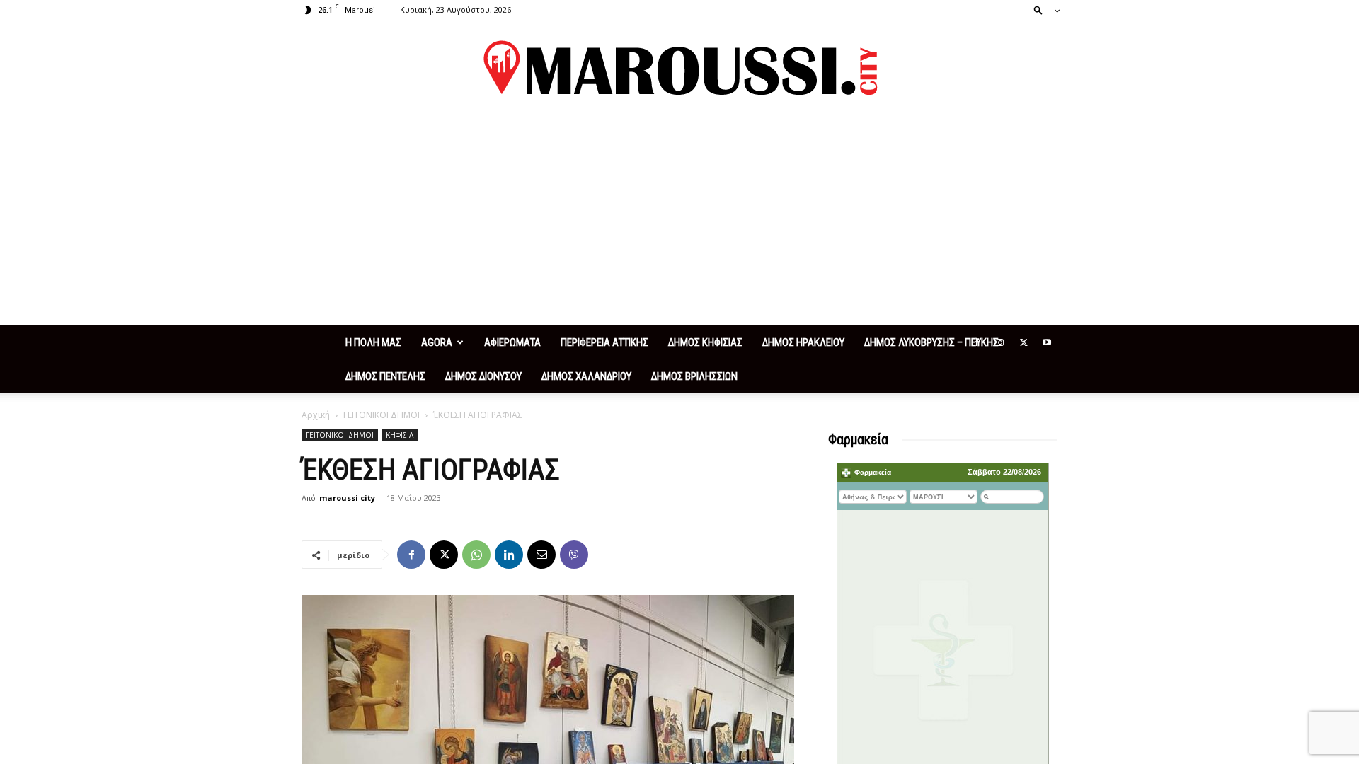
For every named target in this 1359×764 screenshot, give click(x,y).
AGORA (436, 342)
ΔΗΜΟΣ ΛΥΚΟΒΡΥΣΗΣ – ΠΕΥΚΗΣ (931, 342)
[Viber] (574, 554)
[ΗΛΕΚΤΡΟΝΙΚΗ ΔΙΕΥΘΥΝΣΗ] (541, 554)
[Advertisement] (679, 219)
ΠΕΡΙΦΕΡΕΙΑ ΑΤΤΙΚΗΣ (604, 342)
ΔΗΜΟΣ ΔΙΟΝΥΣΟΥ (483, 376)
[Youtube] (1046, 342)
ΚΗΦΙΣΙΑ (399, 435)
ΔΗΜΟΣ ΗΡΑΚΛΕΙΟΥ (803, 342)
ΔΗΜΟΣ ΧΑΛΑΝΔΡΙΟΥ (586, 376)
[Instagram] (1000, 342)
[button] (1042, 9)
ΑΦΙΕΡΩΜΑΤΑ (512, 342)
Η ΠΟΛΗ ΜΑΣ (373, 342)
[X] (1023, 342)
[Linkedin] (509, 554)
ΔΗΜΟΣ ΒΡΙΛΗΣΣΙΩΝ (694, 376)
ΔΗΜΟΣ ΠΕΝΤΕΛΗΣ (385, 376)
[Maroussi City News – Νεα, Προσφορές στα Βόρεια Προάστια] (679, 68)
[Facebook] (976, 342)
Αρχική (316, 415)
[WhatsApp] (476, 554)
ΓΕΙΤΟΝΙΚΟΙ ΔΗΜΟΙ (381, 415)
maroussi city (347, 497)
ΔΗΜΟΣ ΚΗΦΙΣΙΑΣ (705, 342)
